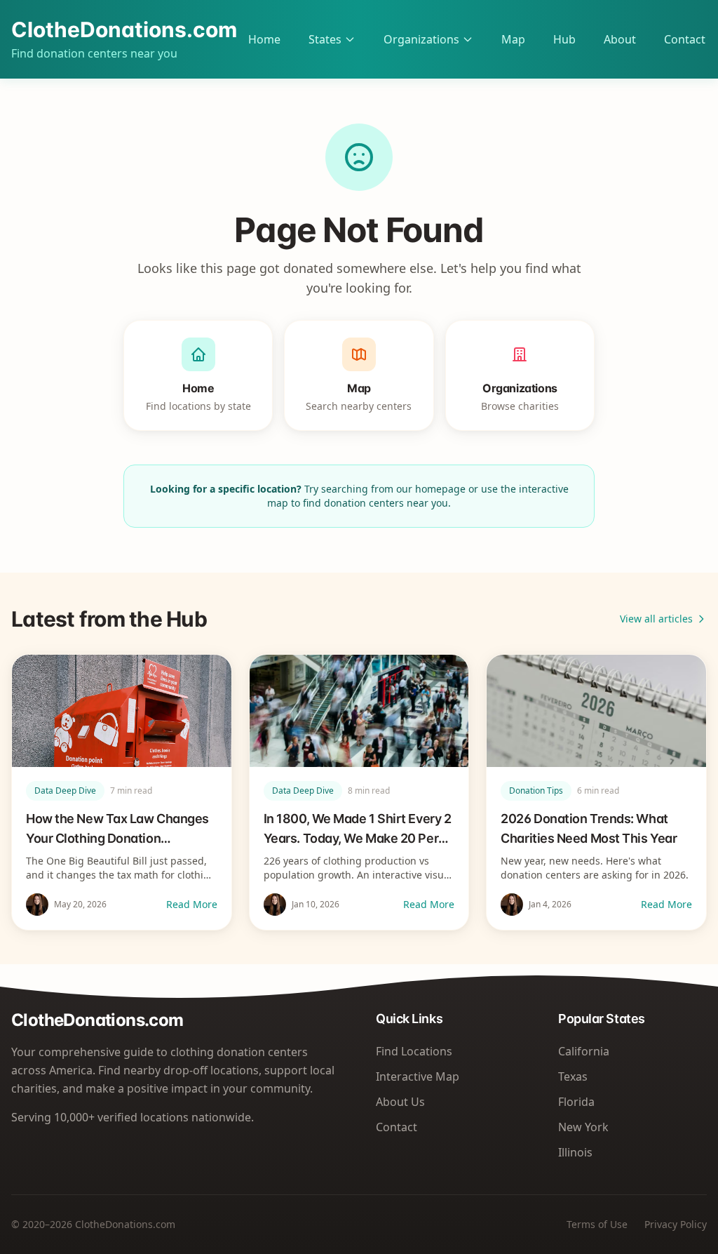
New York (583, 1127)
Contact (684, 39)
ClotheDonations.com (124, 29)
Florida (576, 1101)
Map (513, 39)
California (583, 1051)
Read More (191, 904)
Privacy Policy (675, 1224)
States (325, 39)
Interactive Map (417, 1076)
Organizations (421, 39)
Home (264, 39)
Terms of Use (597, 1224)
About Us (400, 1101)
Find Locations (414, 1051)
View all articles (656, 618)
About (620, 39)
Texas (573, 1076)
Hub (564, 39)
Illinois (575, 1152)
